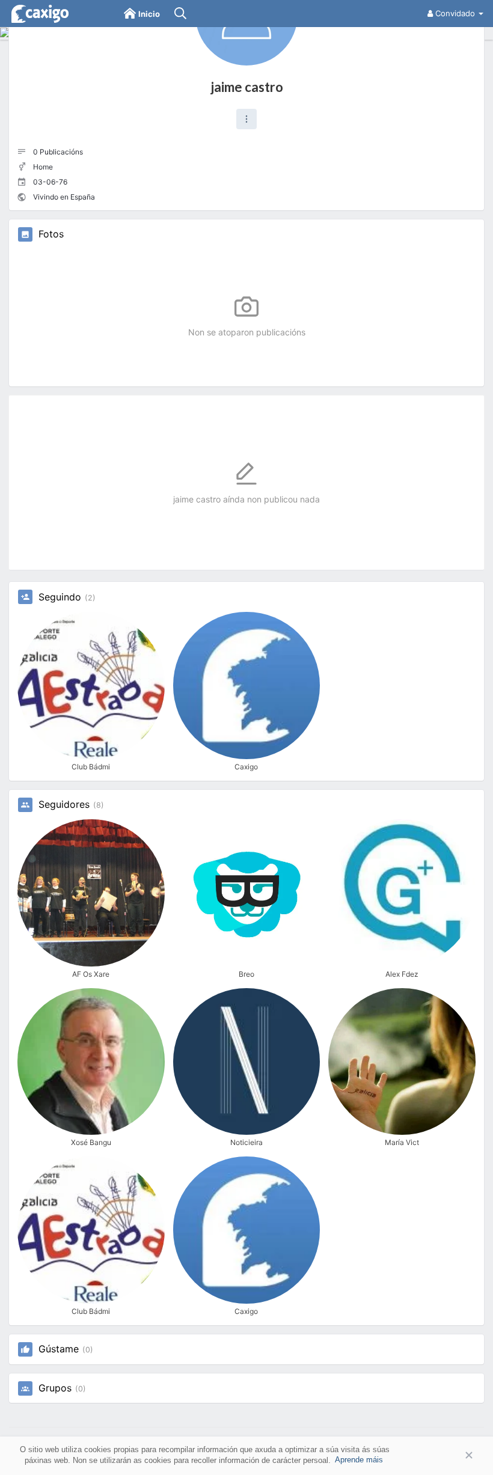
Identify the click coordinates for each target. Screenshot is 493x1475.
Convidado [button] (455, 13)
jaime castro (246, 87)
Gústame (58, 1349)
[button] (246, 119)
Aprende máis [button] (359, 1459)
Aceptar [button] (451, 1455)
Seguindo (59, 597)
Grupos (55, 1388)
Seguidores (64, 804)
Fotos (51, 234)
